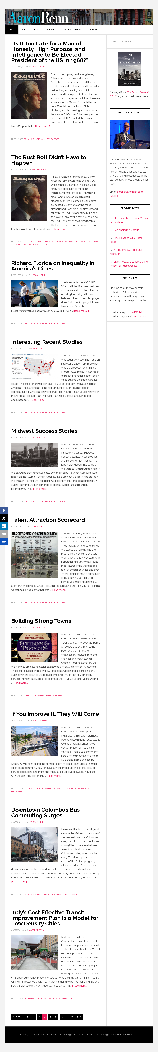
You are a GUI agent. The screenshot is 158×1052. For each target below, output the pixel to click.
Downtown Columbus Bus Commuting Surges (45, 812)
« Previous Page (21, 1016)
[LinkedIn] (4, 526)
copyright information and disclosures (119, 1034)
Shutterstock (138, 316)
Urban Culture (51, 139)
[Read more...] (42, 126)
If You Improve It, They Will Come (55, 714)
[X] (4, 518)
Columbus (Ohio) (32, 788)
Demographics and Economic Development (65, 242)
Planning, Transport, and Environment (43, 695)
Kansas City (60, 788)
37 (63, 1016)
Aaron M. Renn (79, 17)
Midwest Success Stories (44, 431)
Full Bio (114, 195)
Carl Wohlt (136, 312)
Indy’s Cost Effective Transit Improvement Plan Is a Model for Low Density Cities (54, 918)
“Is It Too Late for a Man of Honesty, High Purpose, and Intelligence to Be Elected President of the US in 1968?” (50, 51)
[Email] (4, 534)
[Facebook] (4, 510)
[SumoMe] (4, 541)
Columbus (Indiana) (33, 139)
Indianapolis (47, 788)
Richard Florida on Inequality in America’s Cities (52, 266)
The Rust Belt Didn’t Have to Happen (48, 160)
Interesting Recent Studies (47, 342)
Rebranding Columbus (126, 230)
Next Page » (75, 1016)
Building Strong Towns (41, 621)
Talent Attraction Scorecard (48, 519)
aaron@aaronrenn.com (130, 191)
